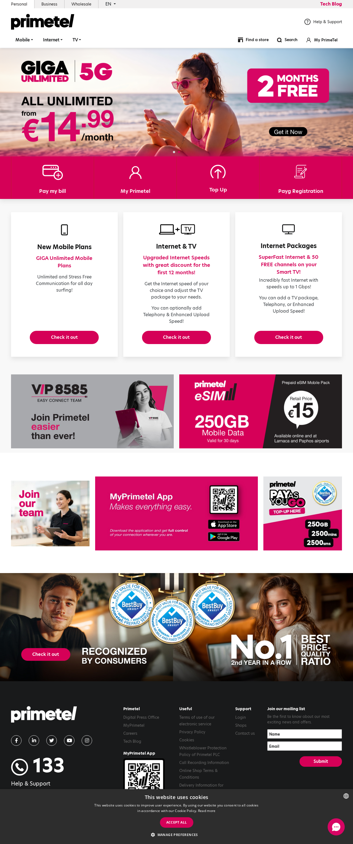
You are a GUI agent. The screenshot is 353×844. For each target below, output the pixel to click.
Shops (241, 725)
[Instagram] (87, 740)
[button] (174, 152)
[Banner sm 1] (302, 513)
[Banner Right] (260, 411)
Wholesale (81, 4)
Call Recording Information (204, 762)
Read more (207, 810)
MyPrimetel (134, 725)
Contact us (245, 733)
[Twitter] (51, 740)
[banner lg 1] (176, 513)
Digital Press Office (141, 717)
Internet (51, 40)
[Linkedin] (34, 740)
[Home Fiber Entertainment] (176, 102)
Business (49, 4)
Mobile (22, 40)
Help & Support (327, 22)
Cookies (186, 740)
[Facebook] (16, 740)
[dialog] (176, 816)
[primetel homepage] (42, 22)
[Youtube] (69, 740)
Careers (130, 733)
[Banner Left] (92, 411)
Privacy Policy (192, 732)
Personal (19, 4)
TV (75, 40)
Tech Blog (331, 4)
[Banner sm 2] (50, 513)
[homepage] (44, 716)
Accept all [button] (176, 822)
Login (240, 717)
